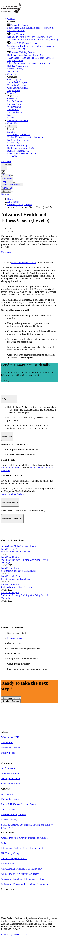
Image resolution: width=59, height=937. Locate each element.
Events (10, 117)
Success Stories (14, 112)
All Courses (13, 71)
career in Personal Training (24, 262)
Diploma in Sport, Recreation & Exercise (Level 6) (33, 39)
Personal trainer (14, 638)
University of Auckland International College (22, 879)
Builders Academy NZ (18, 151)
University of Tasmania (12, 884)
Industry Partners (15, 104)
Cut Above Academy (17, 145)
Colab (4, 843)
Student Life (13, 109)
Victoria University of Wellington (23, 874)
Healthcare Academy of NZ (20, 148)
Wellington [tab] (31, 546)
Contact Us (12, 123)
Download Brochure (10, 701)
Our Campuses (14, 79)
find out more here (10, 467)
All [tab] (2, 546)
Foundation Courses (19, 25)
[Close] (3, 172)
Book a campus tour (11, 698)
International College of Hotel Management (22, 848)
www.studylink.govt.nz (12, 494)
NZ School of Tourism (18, 140)
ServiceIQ (12, 156)
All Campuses (8, 768)
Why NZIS (12, 93)
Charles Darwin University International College (24, 838)
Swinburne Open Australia (14, 858)
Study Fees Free (15, 60)
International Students (17, 120)
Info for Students (15, 101)
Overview (12, 98)
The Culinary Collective (18, 134)
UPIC (4, 874)
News (10, 115)
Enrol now (6, 161)
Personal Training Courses (22, 52)
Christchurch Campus (17, 87)
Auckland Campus (10, 773)
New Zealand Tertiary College (21, 153)
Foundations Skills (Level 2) (20, 27)
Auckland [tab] (9, 546)
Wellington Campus (16, 85)
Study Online (13, 90)
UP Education (8, 863)
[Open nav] (4, 168)
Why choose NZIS (10, 737)
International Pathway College (38, 884)
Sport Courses (17, 34)
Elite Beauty (13, 142)
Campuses (12, 74)
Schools (12, 126)
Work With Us (14, 106)
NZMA (11, 131)
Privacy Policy (8, 752)
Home (10, 199)
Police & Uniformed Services (24, 43)
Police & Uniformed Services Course (19, 804)
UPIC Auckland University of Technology (21, 868)
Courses (11, 18)
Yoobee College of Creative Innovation (26, 137)
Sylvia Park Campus (17, 82)
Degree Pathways (15, 68)
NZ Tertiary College (11, 853)
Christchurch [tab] (20, 546)
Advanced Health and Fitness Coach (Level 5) (31, 57)
